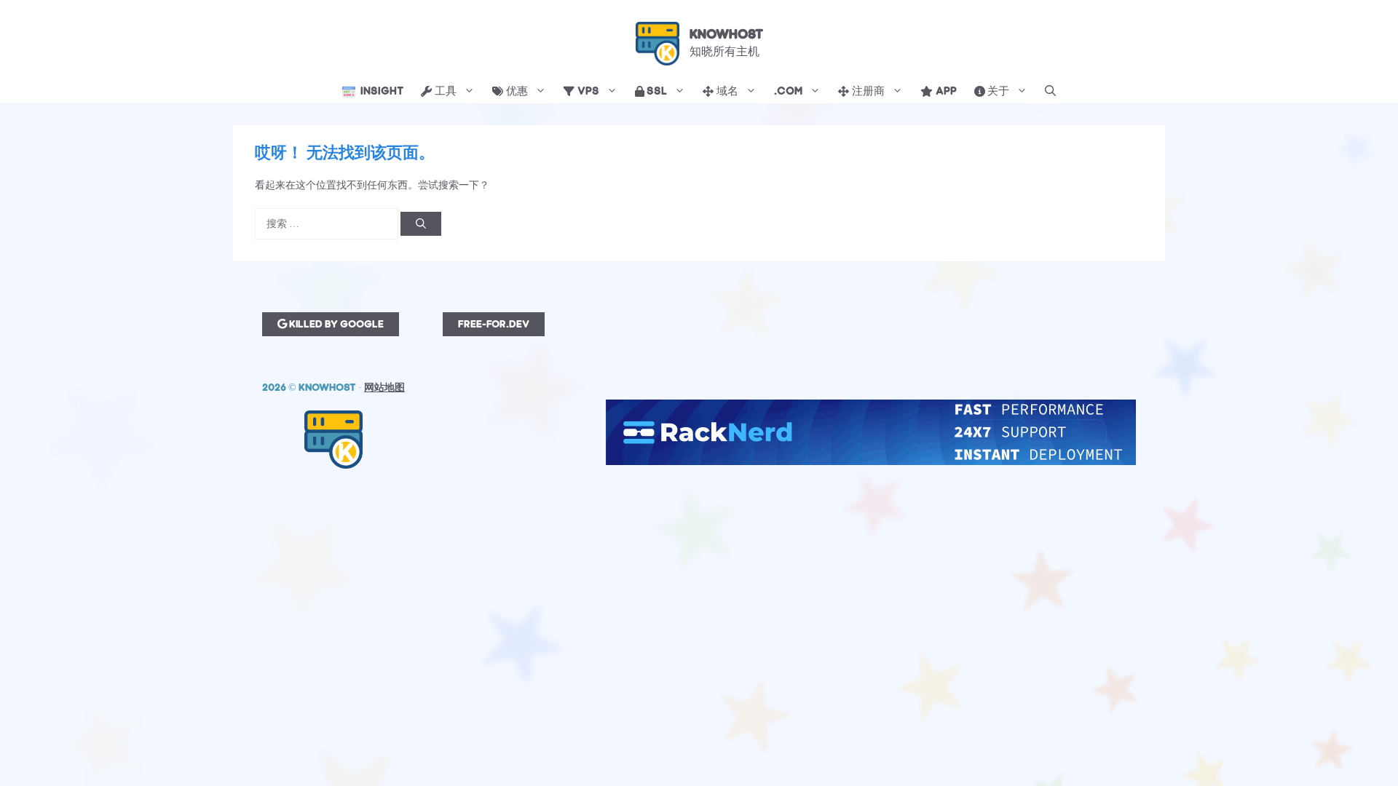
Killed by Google (335, 324)
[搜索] (420, 224)
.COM (788, 91)
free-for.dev (493, 324)
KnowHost (726, 34)
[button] (1050, 91)
